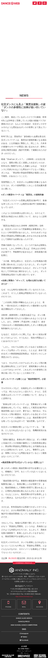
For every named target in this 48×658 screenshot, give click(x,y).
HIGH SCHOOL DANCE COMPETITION (24, 625)
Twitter (24, 637)
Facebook (24, 640)
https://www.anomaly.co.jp (24, 596)
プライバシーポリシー (24, 651)
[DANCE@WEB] (10, 3)
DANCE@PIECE (24, 621)
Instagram (24, 633)
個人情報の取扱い (24, 649)
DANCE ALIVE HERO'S (24, 618)
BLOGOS (13, 558)
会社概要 (24, 646)
